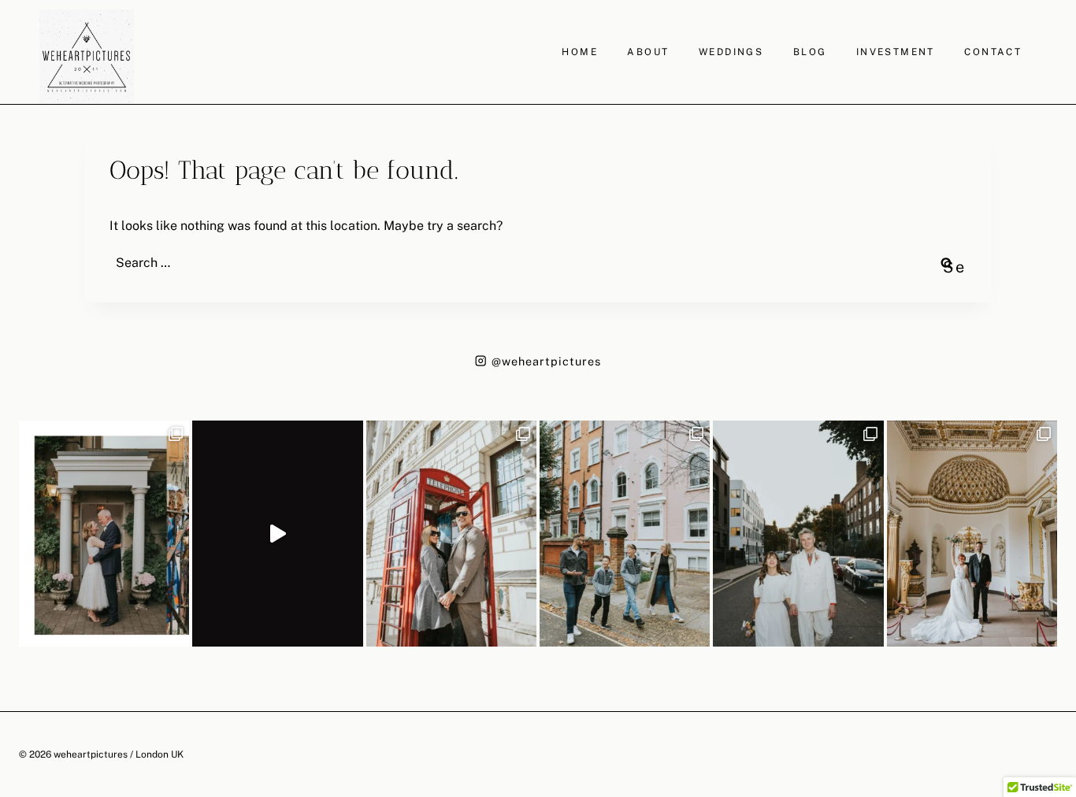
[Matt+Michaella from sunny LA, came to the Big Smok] (972, 534)
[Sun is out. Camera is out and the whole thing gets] (451, 534)
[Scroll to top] (1062, 696)
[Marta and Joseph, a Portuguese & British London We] (798, 534)
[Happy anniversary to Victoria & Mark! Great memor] (104, 534)
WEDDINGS (731, 51)
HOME (580, 51)
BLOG (810, 51)
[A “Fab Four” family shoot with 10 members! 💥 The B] (625, 534)
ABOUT (648, 51)
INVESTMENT (895, 51)
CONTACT (993, 51)
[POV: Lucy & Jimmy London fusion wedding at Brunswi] (277, 534)
